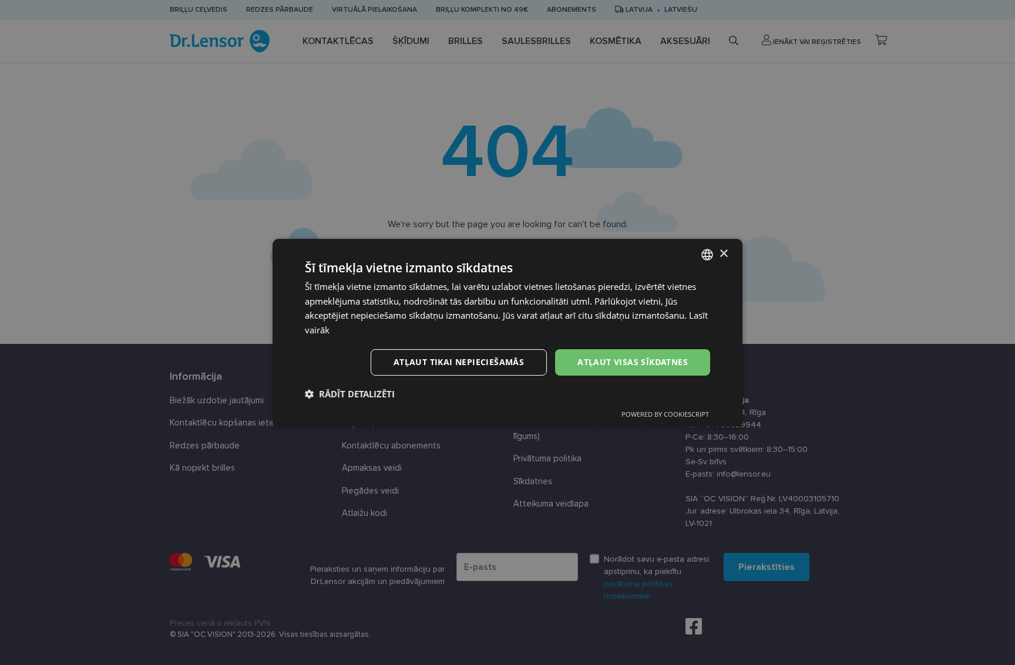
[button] (350, 393)
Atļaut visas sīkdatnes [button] (632, 361)
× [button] (723, 253)
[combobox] (707, 254)
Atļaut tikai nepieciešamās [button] (459, 361)
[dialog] (507, 332)
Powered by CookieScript (665, 414)
